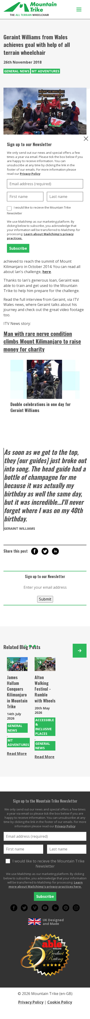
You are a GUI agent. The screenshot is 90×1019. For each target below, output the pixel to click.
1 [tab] (25, 646)
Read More (17, 753)
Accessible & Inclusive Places (44, 727)
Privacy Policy (30, 174)
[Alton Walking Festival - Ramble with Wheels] (45, 664)
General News (16, 71)
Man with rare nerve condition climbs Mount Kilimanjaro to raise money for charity (42, 341)
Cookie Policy (59, 1002)
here (46, 271)
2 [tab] (30, 646)
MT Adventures (45, 71)
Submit (45, 599)
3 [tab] (34, 646)
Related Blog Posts (21, 646)
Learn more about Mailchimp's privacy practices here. (46, 884)
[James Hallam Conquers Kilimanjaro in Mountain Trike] (17, 664)
